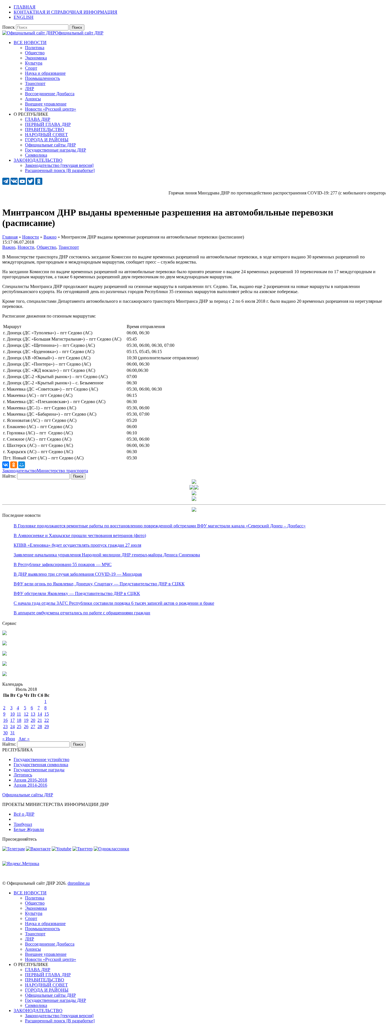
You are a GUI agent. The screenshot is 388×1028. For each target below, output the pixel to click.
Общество (46, 247)
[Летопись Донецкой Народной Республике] (4, 664)
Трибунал (23, 824)
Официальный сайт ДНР (79, 32)
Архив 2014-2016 (30, 785)
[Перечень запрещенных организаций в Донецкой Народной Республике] (4, 654)
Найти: (9, 476)
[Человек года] (196, 488)
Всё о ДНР (24, 814)
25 (19, 726)
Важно (8, 247)
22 (46, 720)
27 (33, 726)
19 (26, 720)
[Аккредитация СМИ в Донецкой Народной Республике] (4, 633)
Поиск (8, 27)
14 (39, 714)
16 (5, 720)
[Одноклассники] (13, 464)
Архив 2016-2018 (30, 780)
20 (33, 720)
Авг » (24, 738)
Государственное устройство (41, 759)
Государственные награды (39, 769)
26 (26, 726)
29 (46, 726)
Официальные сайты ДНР (27, 794)
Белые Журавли (29, 829)
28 (39, 726)
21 (39, 720)
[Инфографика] (4, 674)
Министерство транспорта (62, 470)
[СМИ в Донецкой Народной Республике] (4, 643)
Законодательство (19, 470)
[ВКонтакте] (5, 464)
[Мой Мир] (21, 464)
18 (19, 720)
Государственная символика (41, 764)
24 (12, 726)
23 (5, 726)
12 (26, 714)
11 (19, 714)
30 (5, 732)
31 (12, 732)
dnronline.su (79, 883)
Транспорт (69, 247)
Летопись (23, 774)
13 (33, 714)
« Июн (8, 738)
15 (46, 714)
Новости (26, 247)
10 (12, 714)
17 (12, 720)
